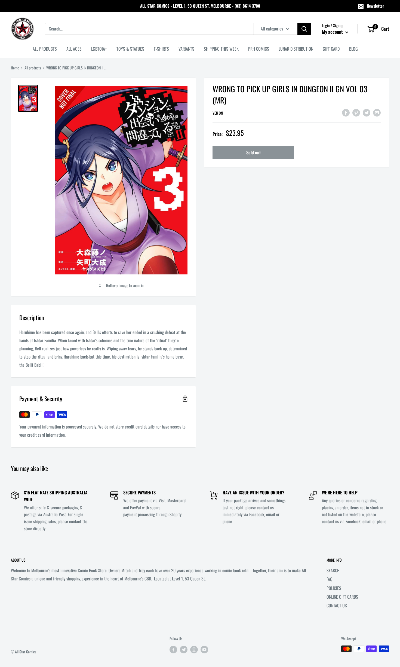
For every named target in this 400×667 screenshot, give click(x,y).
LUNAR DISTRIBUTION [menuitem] (296, 48)
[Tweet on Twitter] (366, 112)
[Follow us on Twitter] (183, 649)
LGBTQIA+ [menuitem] (99, 48)
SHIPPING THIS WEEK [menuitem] (221, 48)
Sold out (253, 152)
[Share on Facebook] (346, 112)
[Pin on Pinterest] (356, 112)
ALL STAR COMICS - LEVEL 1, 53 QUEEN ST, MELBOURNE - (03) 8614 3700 (200, 6)
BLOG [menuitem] (353, 48)
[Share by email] (377, 112)
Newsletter (375, 6)
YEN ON (218, 113)
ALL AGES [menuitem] (74, 48)
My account (333, 31)
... (328, 614)
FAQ (330, 579)
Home (15, 68)
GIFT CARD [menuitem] (331, 48)
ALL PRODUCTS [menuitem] (45, 48)
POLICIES (334, 588)
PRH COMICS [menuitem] (258, 48)
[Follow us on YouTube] (204, 649)
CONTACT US (337, 605)
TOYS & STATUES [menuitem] (130, 48)
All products (32, 68)
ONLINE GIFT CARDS (342, 596)
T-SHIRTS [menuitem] (161, 48)
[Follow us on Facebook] (173, 649)
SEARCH (333, 570)
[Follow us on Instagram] (194, 649)
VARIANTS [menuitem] (186, 48)
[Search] (304, 29)
